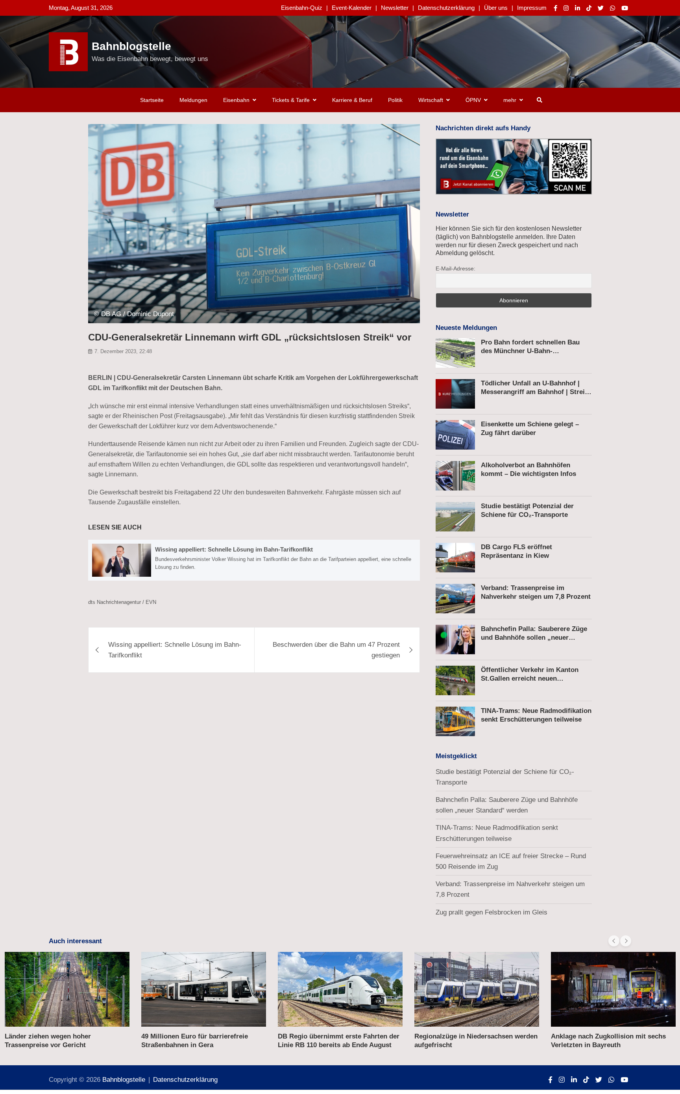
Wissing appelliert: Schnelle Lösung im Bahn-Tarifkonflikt (174, 650)
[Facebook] (555, 8)
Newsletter (394, 7)
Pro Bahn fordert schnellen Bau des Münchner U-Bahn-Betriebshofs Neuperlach (530, 351)
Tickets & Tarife (291, 100)
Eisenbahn (236, 100)
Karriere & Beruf (352, 100)
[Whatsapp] (612, 8)
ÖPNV (473, 100)
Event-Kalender (351, 7)
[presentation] (613, 940)
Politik (395, 100)
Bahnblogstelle (131, 46)
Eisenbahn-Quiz (301, 7)
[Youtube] (624, 8)
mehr (509, 100)
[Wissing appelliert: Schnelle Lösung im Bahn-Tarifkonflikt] (254, 560)
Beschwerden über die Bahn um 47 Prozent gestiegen (336, 650)
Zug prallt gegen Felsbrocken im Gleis (491, 912)
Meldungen (193, 100)
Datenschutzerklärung (446, 7)
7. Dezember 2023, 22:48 (123, 351)
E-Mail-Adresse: (455, 268)
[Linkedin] (577, 8)
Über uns (496, 7)
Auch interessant (75, 941)
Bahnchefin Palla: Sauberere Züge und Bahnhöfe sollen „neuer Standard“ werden (534, 637)
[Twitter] (601, 8)
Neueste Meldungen (466, 327)
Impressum (532, 7)
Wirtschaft (430, 100)
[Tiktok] (589, 8)
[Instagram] (566, 8)
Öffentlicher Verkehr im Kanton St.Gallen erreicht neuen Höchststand (529, 678)
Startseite (152, 100)
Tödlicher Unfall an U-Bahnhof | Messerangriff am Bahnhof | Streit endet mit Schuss (534, 391)
